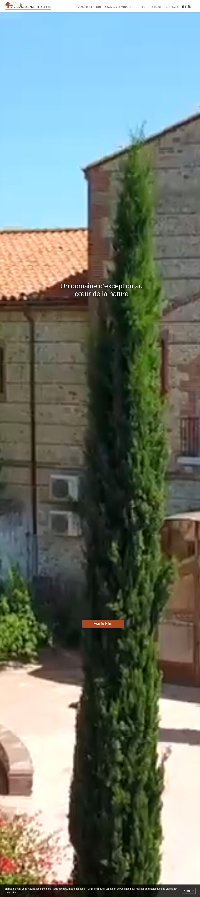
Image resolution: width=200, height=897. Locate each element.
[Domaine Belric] (28, 5)
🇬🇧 (189, 6)
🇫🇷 (184, 6)
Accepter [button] (188, 890)
